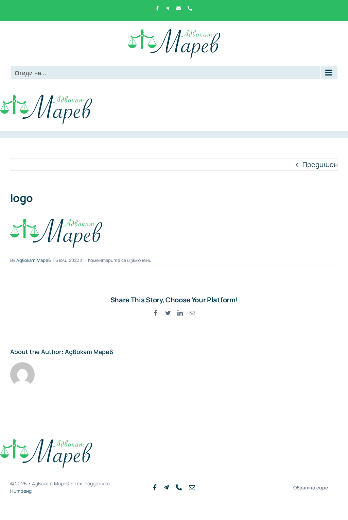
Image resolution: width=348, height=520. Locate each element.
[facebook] (155, 487)
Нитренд (21, 491)
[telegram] (166, 487)
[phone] (179, 487)
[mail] (192, 487)
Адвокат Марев (33, 260)
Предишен (320, 164)
